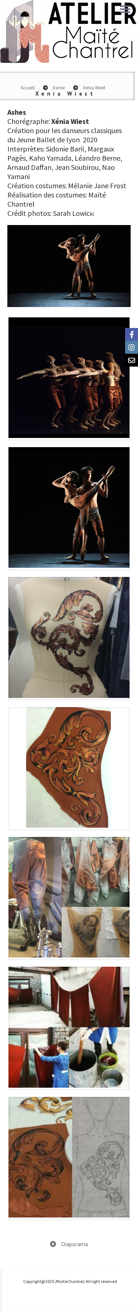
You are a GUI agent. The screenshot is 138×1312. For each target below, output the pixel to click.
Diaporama (74, 1244)
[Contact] (131, 360)
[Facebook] (131, 334)
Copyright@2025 (38, 1281)
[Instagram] (131, 347)
